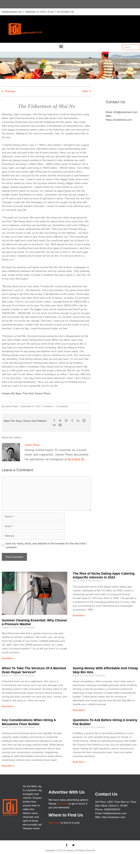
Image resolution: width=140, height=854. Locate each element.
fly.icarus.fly (76, 459)
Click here (54, 822)
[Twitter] (73, 845)
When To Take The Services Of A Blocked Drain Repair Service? (34, 670)
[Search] (137, 47)
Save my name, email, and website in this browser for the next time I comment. (46, 545)
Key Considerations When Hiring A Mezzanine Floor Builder (29, 722)
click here (62, 803)
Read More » (8, 658)
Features (48, 406)
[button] (61, 46)
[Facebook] (67, 845)
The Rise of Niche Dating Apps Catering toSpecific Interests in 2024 (104, 575)
